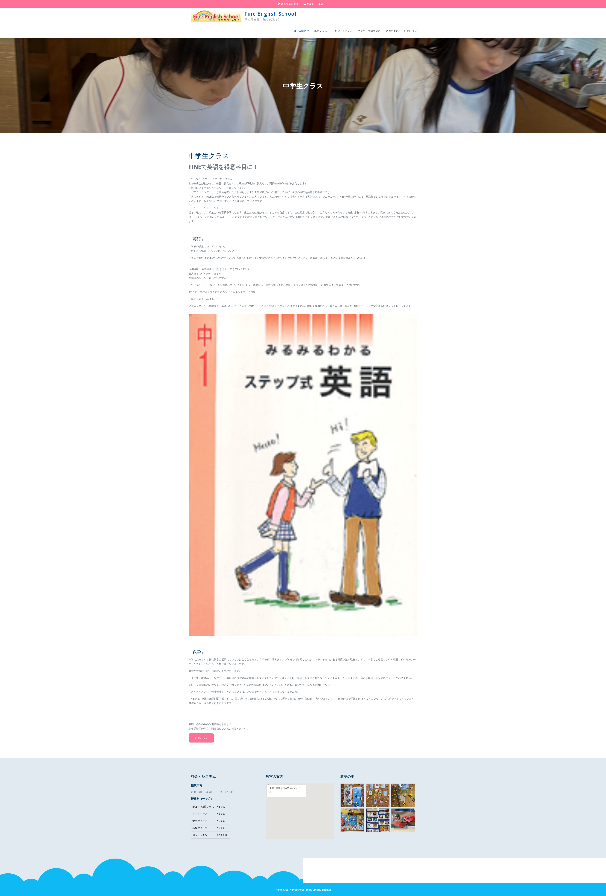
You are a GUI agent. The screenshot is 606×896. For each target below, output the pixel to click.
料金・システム (344, 31)
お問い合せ (410, 31)
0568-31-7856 (315, 4)
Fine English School (270, 13)
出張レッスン (322, 31)
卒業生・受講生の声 (369, 31)
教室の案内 (392, 31)
